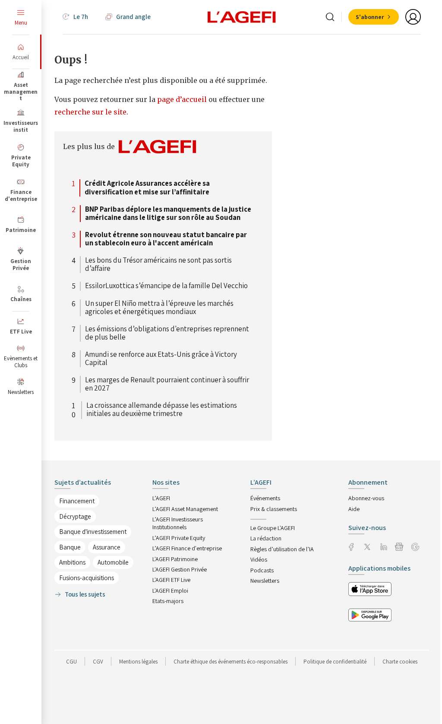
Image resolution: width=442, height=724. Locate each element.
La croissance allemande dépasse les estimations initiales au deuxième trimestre (161, 410)
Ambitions (72, 562)
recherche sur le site (90, 112)
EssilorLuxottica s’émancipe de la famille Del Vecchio (166, 286)
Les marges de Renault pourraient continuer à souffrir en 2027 (167, 384)
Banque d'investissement (92, 531)
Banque (70, 547)
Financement (77, 501)
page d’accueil (182, 99)
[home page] (242, 16)
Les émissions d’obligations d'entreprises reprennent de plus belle (167, 333)
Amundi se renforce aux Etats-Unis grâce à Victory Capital (161, 358)
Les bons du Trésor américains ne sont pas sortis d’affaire (158, 264)
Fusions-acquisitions (86, 578)
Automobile (113, 562)
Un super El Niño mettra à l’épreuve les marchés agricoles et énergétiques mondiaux (159, 307)
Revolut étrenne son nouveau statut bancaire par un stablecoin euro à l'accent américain (166, 239)
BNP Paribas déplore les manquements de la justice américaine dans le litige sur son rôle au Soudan (168, 213)
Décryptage (75, 516)
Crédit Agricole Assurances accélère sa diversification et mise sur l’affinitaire (147, 187)
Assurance (106, 547)
